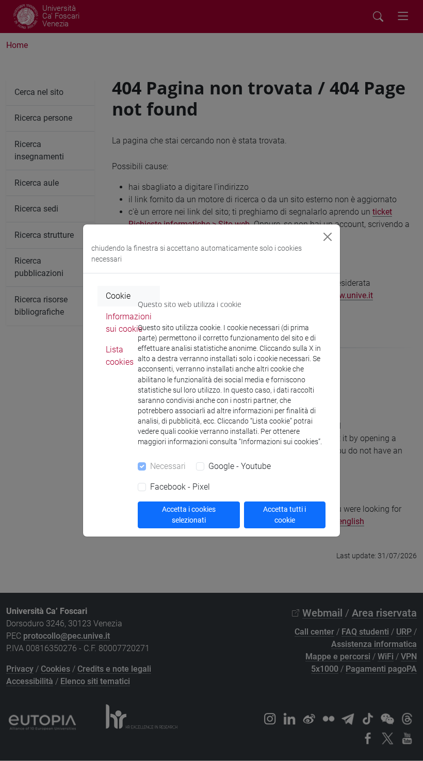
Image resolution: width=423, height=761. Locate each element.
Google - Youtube (239, 466)
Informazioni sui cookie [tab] (129, 323)
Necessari (168, 466)
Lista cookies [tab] (120, 356)
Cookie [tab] (118, 296)
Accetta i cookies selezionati (189, 514)
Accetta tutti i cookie (284, 514)
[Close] (327, 237)
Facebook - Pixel (180, 487)
